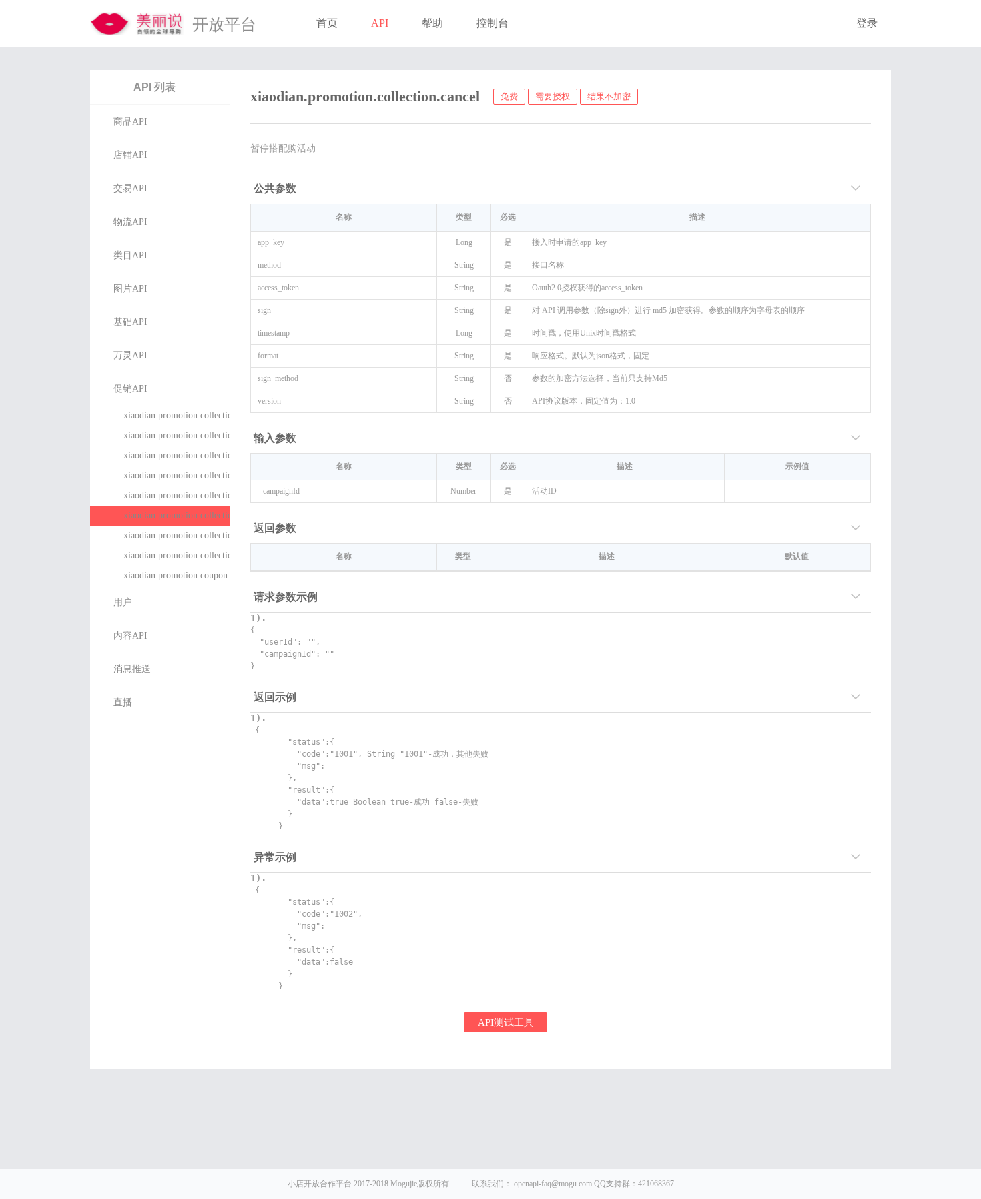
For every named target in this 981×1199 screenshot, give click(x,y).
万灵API (130, 355)
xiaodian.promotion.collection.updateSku (176, 435)
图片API (130, 289)
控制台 (492, 23)
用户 (122, 602)
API (379, 23)
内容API (130, 636)
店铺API (130, 155)
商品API (130, 122)
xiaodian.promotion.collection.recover (176, 535)
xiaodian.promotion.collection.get (176, 495)
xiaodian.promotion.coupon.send (176, 575)
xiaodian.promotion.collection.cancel (176, 515)
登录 (867, 23)
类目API (130, 255)
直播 (122, 702)
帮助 (432, 23)
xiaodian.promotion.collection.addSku (176, 455)
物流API (130, 222)
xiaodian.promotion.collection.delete (176, 555)
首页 (327, 23)
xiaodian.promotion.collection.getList (176, 475)
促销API (130, 389)
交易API (130, 188)
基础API (130, 322)
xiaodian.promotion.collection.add (176, 415)
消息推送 (132, 669)
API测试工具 (506, 1022)
